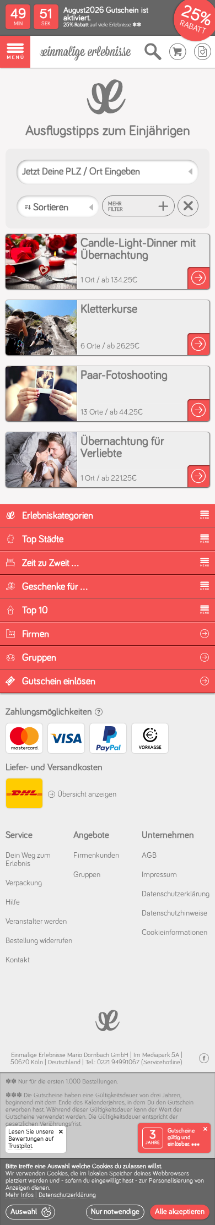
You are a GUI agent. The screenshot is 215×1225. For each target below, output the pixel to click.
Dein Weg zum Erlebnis (28, 860)
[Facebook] (203, 1058)
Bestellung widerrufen (39, 941)
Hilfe (13, 902)
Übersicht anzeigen (86, 794)
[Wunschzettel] (202, 51)
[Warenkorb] (177, 51)
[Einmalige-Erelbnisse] (107, 1019)
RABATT (193, 27)
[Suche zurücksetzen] (188, 205)
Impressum (159, 875)
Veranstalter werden (36, 921)
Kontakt (18, 960)
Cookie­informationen (174, 933)
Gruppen (86, 875)
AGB (149, 855)
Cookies (57, 1173)
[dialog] (107, 1191)
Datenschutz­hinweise (174, 913)
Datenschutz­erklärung (175, 894)
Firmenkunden (96, 855)
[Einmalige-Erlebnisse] (85, 52)
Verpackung (24, 883)
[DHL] (24, 794)
